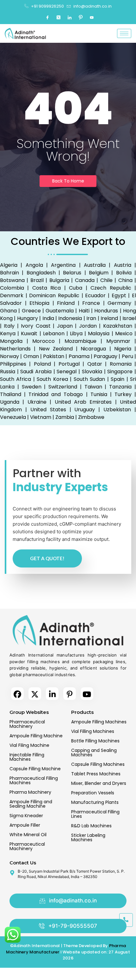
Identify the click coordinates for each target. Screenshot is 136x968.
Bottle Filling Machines (95, 741)
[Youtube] (91, 17)
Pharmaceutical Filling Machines (33, 780)
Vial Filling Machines (92, 731)
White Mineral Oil (27, 834)
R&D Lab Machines (91, 826)
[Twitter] (58, 17)
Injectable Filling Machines (26, 757)
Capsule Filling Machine (35, 769)
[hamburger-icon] (124, 33)
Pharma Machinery (30, 792)
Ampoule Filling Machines (99, 722)
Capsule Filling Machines (98, 764)
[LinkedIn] (69, 17)
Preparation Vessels (92, 793)
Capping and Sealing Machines (94, 752)
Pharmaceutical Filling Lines (95, 814)
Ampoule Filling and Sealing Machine (30, 803)
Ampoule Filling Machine (36, 736)
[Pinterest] (80, 17)
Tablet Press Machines (96, 774)
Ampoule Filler (24, 825)
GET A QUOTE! (47, 558)
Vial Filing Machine (29, 745)
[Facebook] (47, 17)
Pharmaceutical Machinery (27, 724)
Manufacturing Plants (95, 802)
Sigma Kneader (26, 815)
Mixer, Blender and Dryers (98, 783)
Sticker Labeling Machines (88, 837)
